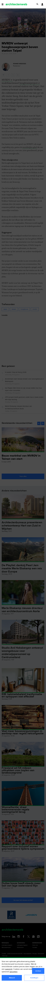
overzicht (8, 969)
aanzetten (13, 972)
